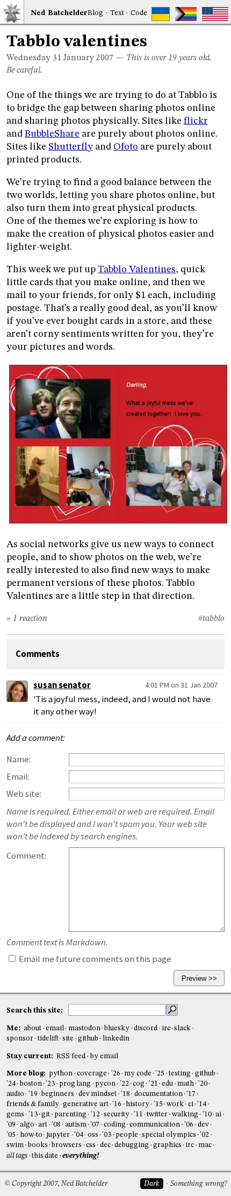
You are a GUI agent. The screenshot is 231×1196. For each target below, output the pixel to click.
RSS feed (70, 1056)
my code (137, 1073)
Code (139, 13)
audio (15, 1094)
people (127, 1134)
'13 (33, 1114)
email (55, 1028)
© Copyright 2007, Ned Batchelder (55, 1183)
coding (115, 1124)
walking (185, 1114)
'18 (125, 1094)
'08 (56, 1124)
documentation (158, 1094)
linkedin (116, 1038)
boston (31, 1083)
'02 (204, 1134)
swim (15, 1145)
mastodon (84, 1028)
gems (15, 1114)
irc (166, 1028)
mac (205, 1145)
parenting (70, 1114)
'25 (159, 1073)
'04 (78, 1134)
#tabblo (211, 618)
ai (218, 1114)
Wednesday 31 (33, 58)
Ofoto (125, 147)
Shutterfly (70, 147)
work (175, 1104)
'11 (138, 1114)
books (38, 1145)
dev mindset (97, 1094)
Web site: (23, 793)
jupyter (58, 1134)
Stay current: (30, 1056)
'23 (50, 1083)
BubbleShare (52, 134)
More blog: (26, 1073)
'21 (153, 1083)
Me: (14, 1028)
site (68, 1038)
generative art (85, 1104)
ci (190, 1104)
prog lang (75, 1083)
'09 (11, 1124)
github (88, 1038)
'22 (124, 1083)
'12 (95, 1114)
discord (145, 1028)
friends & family (32, 1104)
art (42, 1124)
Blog (95, 13)
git (45, 1114)
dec (105, 1145)
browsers (67, 1145)
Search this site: (35, 1010)
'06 (188, 1124)
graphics (167, 1145)
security (116, 1114)
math (185, 1083)
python (61, 1073)
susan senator (62, 685)
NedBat (59, 13)
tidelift (48, 1038)
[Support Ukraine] (160, 14)
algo (27, 1124)
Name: (18, 759)
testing (180, 1073)
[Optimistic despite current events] (215, 14)
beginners (57, 1094)
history (137, 1104)
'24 (11, 1083)
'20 (202, 1083)
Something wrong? (198, 1183)
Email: (18, 776)
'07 (94, 1124)
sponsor (19, 1038)
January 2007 (88, 58)
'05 (11, 1134)
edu (167, 1083)
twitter (157, 1114)
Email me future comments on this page (94, 959)
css (91, 1145)
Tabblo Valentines (137, 269)
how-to (31, 1134)
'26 (115, 1073)
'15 (158, 1104)
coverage (92, 1073)
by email (104, 1056)
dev (203, 1124)
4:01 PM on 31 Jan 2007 (181, 685)
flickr (196, 121)
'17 (191, 1094)
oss (93, 1134)
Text (117, 13)
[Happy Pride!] (186, 14)
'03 (106, 1134)
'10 (207, 1114)
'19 (33, 1094)
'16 (116, 1104)
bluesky (116, 1028)
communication (154, 1124)
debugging (131, 1145)
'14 (201, 1104)
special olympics (169, 1134)
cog (139, 1083)
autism (75, 1124)
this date (45, 1155)
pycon (105, 1083)
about (32, 1028)
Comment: (26, 855)
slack (182, 1028)
